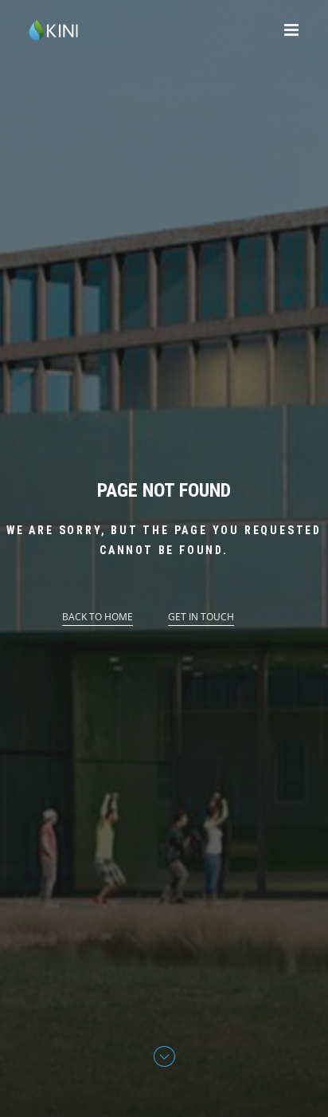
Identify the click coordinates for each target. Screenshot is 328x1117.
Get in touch (201, 616)
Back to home (97, 616)
